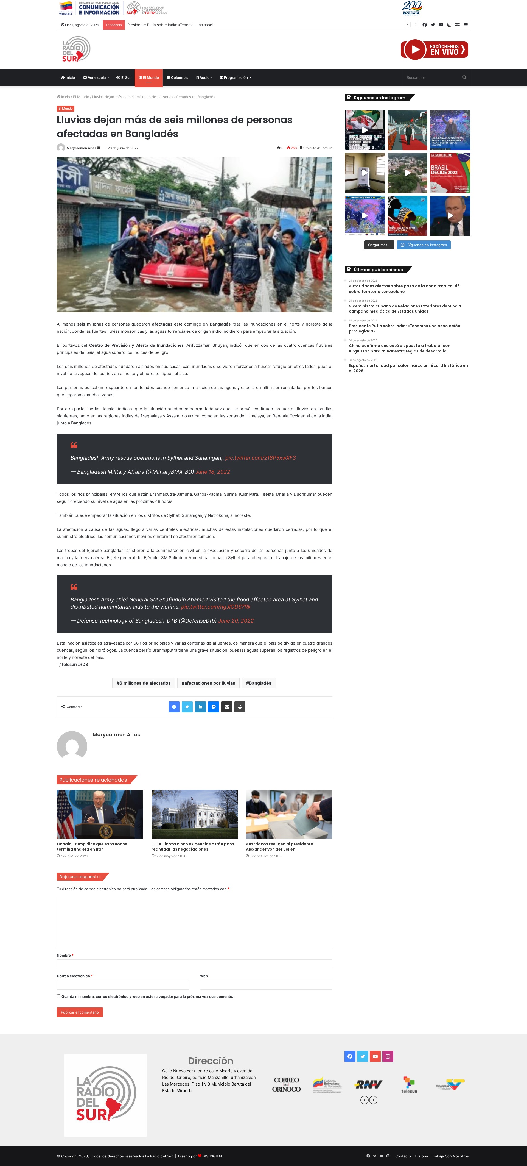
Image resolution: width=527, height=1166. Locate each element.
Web (204, 976)
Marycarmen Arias (81, 148)
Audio (204, 77)
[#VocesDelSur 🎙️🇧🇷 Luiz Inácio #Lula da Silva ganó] (450, 130)
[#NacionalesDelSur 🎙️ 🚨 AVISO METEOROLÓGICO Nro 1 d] (365, 216)
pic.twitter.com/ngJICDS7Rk (216, 607)
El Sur (125, 77)
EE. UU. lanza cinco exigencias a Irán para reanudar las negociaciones (193, 846)
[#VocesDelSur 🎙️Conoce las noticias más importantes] (365, 130)
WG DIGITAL (213, 1156)
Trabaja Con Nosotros (450, 1156)
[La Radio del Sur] (76, 49)
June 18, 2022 (212, 472)
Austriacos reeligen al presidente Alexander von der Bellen (279, 846)
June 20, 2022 (236, 621)
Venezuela (96, 77)
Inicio (70, 77)
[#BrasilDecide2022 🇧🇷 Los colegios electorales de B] (365, 173)
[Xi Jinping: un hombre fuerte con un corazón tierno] (408, 130)
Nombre (65, 955)
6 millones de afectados (145, 683)
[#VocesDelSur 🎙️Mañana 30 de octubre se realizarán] (408, 216)
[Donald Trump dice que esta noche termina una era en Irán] (100, 814)
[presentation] (364, 1101)
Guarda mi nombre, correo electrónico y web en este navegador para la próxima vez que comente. (147, 996)
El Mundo (150, 77)
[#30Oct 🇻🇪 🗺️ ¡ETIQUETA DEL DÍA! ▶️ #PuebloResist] (408, 173)
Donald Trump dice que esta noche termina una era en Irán (92, 846)
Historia (421, 1156)
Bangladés (260, 683)
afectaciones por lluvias (209, 683)
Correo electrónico (75, 976)
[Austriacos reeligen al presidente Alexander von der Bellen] (289, 814)
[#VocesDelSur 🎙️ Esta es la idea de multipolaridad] (450, 216)
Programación (235, 77)
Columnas (179, 77)
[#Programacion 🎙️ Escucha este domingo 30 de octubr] (450, 173)
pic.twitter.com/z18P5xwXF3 (260, 458)
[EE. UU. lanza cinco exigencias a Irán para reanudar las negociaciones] (195, 814)
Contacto (403, 1156)
